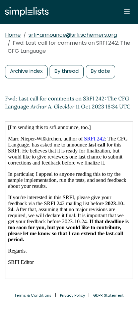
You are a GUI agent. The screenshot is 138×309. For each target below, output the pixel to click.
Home (13, 35)
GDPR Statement (108, 295)
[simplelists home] (25, 12)
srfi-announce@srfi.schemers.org (72, 35)
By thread (67, 70)
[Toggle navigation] (127, 12)
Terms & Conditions (33, 295)
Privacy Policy (72, 295)
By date (100, 70)
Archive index (26, 70)
